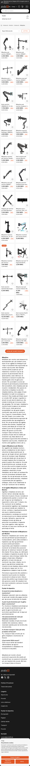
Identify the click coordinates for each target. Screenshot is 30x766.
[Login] (27, 6)
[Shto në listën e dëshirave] (12, 49)
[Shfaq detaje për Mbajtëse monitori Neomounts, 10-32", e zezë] (7, 226)
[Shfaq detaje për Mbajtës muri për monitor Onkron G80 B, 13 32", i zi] (22, 278)
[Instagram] (8, 677)
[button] (2, 741)
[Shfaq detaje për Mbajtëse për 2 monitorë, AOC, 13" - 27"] (22, 200)
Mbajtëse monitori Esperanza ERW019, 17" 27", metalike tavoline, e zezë (22, 131)
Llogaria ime (4, 706)
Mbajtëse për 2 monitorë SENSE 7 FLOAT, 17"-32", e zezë (6, 79)
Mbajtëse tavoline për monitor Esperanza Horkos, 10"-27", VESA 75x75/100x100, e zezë (6, 261)
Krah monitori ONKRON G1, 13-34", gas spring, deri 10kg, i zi (7, 105)
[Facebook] (2, 677)
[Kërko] (3, 11)
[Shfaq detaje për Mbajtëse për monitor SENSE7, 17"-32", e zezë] (7, 44)
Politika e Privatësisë (7, 683)
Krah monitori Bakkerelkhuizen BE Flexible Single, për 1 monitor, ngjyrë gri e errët (7, 314)
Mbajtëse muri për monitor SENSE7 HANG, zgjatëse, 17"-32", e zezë (6, 183)
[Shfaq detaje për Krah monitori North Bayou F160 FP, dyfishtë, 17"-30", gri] (22, 305)
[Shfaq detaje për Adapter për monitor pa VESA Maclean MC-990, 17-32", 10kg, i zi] (7, 200)
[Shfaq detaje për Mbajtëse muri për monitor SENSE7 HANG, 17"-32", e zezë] (22, 70)
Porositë (3, 698)
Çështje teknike (5, 721)
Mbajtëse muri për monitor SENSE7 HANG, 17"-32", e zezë (21, 79)
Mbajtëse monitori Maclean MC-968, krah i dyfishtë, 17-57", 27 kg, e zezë (21, 340)
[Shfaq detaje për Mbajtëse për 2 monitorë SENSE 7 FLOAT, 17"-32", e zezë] (7, 70)
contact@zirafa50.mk (7, 737)
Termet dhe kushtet (6, 686)
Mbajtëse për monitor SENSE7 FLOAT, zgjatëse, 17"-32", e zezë (21, 53)
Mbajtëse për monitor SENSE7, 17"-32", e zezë (6, 53)
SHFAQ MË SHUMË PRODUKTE (15, 351)
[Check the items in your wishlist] (19, 6)
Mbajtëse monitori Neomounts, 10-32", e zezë (7, 235)
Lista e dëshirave (5, 702)
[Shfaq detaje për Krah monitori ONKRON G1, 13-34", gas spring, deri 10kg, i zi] (7, 96)
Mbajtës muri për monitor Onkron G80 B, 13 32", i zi (22, 288)
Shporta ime (4, 694)
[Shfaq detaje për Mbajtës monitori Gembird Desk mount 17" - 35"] (22, 174)
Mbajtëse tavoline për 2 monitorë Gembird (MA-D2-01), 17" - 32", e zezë (7, 340)
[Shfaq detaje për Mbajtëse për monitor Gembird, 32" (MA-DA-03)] (22, 96)
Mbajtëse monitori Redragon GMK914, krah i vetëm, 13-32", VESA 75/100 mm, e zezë (7, 131)
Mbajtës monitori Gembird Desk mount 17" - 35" (22, 183)
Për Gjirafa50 (4, 714)
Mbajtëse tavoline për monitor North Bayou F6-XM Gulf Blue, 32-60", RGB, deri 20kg (21, 235)
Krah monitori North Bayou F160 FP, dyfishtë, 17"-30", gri (22, 314)
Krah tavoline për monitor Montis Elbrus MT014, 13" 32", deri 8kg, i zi (21, 157)
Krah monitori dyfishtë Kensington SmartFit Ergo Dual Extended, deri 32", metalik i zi (7, 288)
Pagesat (3, 718)
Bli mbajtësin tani (21, 581)
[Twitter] (5, 677)
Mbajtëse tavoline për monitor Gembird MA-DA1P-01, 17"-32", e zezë (7, 157)
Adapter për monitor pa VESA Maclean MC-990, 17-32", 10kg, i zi (7, 209)
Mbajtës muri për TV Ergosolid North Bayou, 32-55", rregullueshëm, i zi (22, 261)
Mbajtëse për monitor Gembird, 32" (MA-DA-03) (22, 105)
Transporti (4, 725)
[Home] (1, 25)
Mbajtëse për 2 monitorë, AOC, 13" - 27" (22, 209)
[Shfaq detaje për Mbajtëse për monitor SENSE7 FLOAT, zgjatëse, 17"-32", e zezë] (22, 44)
